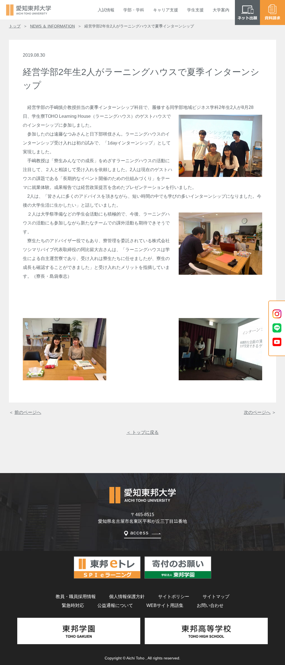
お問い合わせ (210, 605)
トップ (15, 26)
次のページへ (257, 412)
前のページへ (27, 412)
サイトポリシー (173, 596)
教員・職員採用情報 (76, 596)
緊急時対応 (73, 605)
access (139, 533)
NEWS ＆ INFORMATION (52, 26)
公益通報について (115, 605)
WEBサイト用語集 (164, 605)
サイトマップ (216, 596)
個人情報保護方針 (127, 596)
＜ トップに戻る (142, 432)
